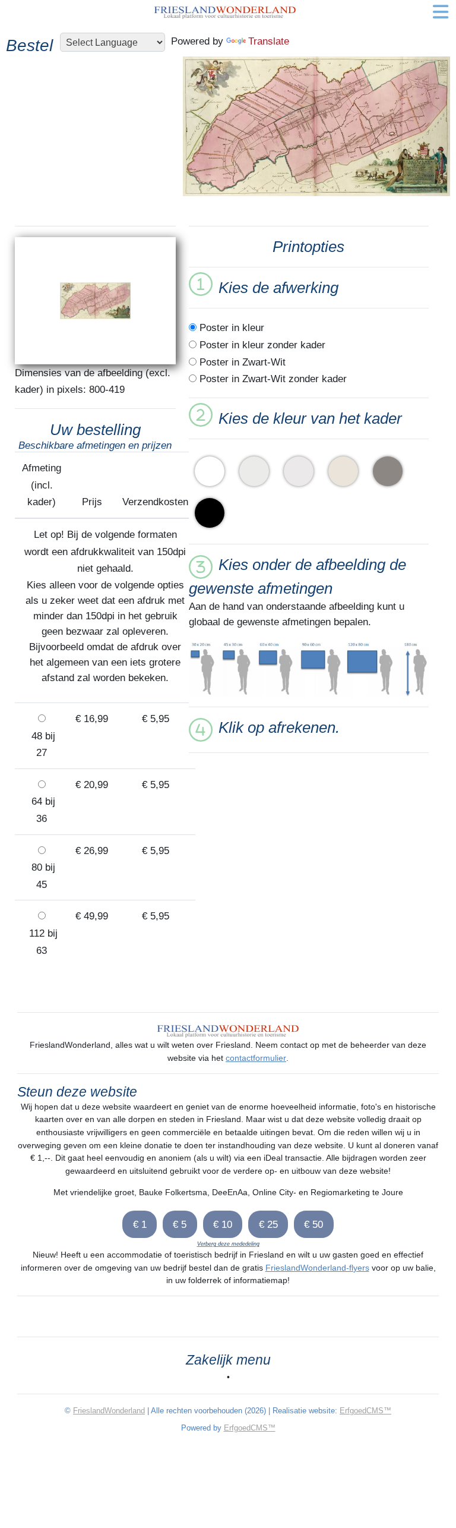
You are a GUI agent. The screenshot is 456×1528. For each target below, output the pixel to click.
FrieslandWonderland (109, 1410)
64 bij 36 (41, 809)
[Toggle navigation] (440, 12)
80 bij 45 (41, 875)
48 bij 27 (41, 744)
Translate (268, 41)
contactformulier (256, 1058)
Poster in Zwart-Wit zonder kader (272, 379)
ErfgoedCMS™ (365, 1410)
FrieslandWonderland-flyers (317, 1267)
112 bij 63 (42, 941)
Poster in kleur (230, 327)
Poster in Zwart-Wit (241, 362)
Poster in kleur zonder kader (261, 345)
